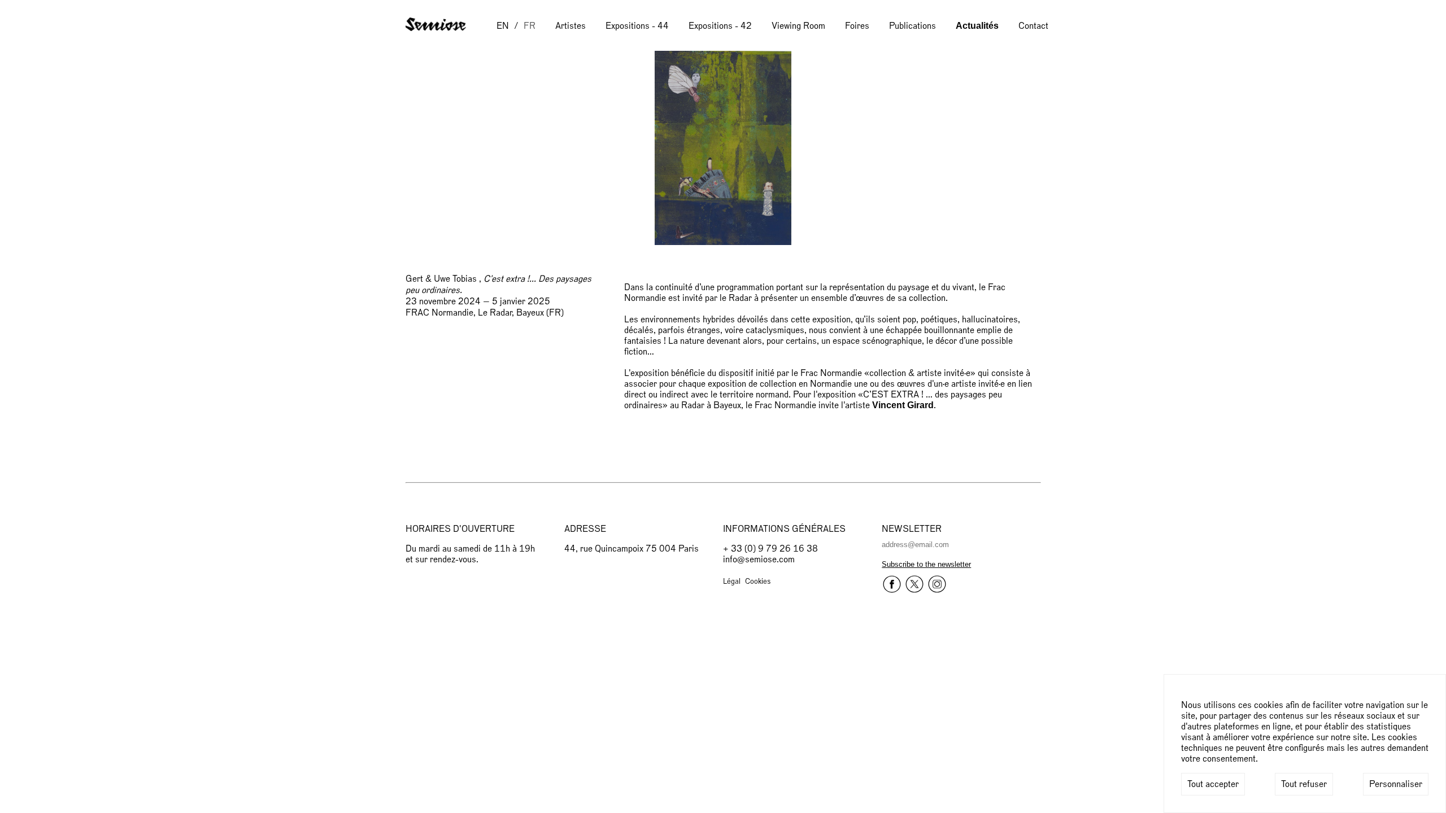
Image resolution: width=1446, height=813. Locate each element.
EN (502, 25)
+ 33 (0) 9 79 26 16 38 (770, 548)
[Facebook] (892, 585)
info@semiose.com (759, 559)
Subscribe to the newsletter (926, 564)
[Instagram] (937, 585)
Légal (732, 581)
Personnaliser (1395, 784)
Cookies (757, 581)
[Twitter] (914, 585)
